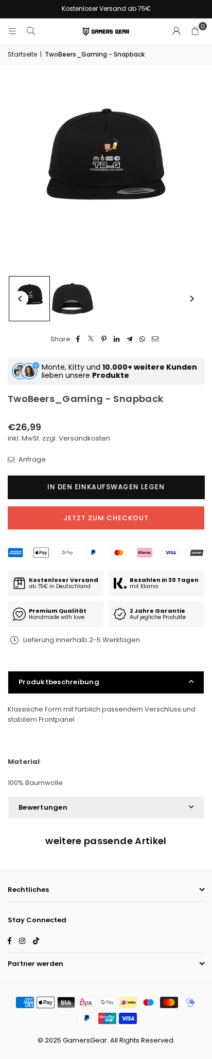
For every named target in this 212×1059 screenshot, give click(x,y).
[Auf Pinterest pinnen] (104, 339)
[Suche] (31, 31)
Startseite (22, 54)
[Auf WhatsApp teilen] (143, 339)
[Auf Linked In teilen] (117, 339)
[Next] (191, 298)
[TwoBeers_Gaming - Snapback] (29, 299)
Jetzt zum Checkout (106, 518)
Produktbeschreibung (59, 682)
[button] (195, 31)
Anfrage (31, 459)
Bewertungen (43, 807)
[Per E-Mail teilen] (156, 339)
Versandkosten (84, 438)
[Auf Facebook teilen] (78, 339)
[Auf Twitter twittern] (91, 339)
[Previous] (20, 298)
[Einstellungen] (176, 31)
